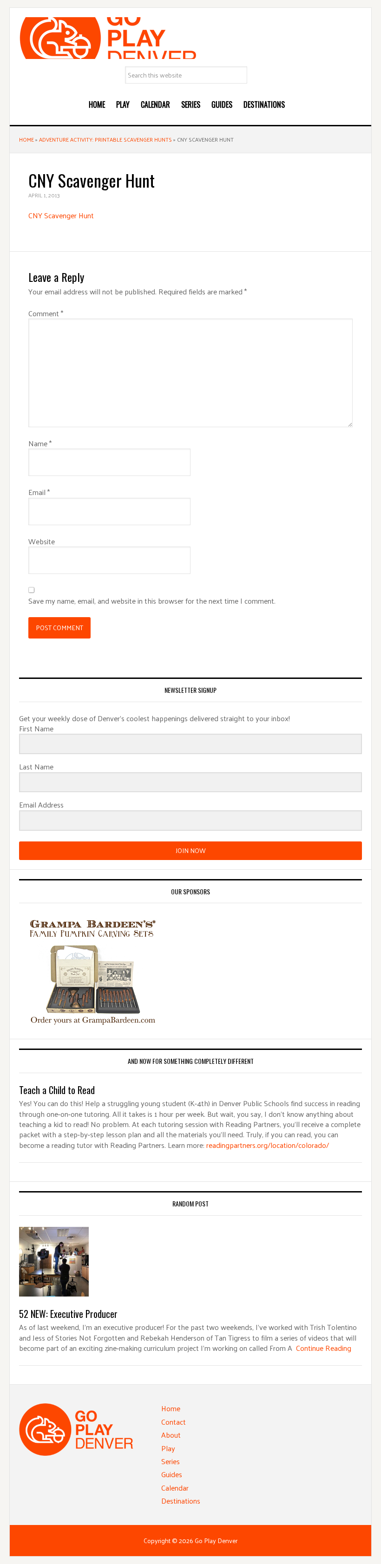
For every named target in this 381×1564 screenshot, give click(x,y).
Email (39, 492)
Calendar (175, 1487)
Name (40, 443)
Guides (171, 1474)
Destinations (180, 1500)
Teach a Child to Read (57, 1090)
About (171, 1434)
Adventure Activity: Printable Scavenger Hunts (105, 139)
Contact (173, 1421)
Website (41, 541)
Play (168, 1448)
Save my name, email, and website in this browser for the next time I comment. (152, 601)
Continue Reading (323, 1348)
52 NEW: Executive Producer (68, 1314)
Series (170, 1461)
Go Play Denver (190, 38)
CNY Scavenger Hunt (61, 215)
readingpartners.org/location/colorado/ (267, 1145)
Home (26, 139)
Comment (45, 313)
